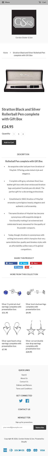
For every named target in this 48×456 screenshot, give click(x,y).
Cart (44, 2)
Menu (7, 2)
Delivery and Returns (24, 385)
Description (23, 154)
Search (24, 375)
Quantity (6, 133)
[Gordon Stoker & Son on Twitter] (21, 400)
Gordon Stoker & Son (26, 439)
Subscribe (40, 427)
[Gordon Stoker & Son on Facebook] (27, 400)
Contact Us (24, 382)
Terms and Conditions (24, 389)
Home (5, 53)
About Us (24, 378)
